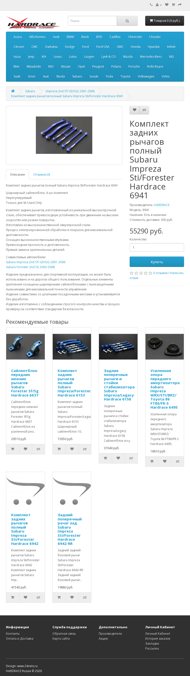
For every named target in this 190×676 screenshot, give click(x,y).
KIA (44, 56)
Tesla (109, 76)
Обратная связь (64, 633)
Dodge (70, 47)
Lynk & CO (108, 56)
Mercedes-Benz (151, 56)
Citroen (19, 47)
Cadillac (115, 37)
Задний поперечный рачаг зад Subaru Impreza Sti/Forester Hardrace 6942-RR (70, 529)
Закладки (152, 643)
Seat (46, 76)
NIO (51, 66)
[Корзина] (173, 5)
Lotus (73, 56)
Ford (85, 47)
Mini (16, 66)
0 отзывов (160, 273)
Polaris (116, 66)
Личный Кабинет (157, 633)
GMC (120, 47)
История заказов (157, 638)
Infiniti (171, 47)
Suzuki (94, 76)
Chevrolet (135, 37)
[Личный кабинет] (159, 5)
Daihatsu (51, 47)
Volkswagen (146, 76)
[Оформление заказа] (180, 5)
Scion (31, 76)
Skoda (60, 76)
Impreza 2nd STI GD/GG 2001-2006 (70, 91)
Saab (17, 76)
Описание (17, 174)
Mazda (128, 56)
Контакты (13, 633)
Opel (81, 66)
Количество (138, 239)
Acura (18, 37)
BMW (70, 37)
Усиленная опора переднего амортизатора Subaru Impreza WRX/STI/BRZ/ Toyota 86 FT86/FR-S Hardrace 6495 (165, 389)
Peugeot (98, 66)
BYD (99, 37)
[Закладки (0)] (166, 5)
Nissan (66, 66)
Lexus (58, 56)
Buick (85, 37)
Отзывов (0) (41, 174)
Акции (103, 638)
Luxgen (89, 56)
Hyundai (154, 47)
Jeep (31, 56)
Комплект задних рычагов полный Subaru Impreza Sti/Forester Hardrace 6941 (67, 96)
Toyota (125, 76)
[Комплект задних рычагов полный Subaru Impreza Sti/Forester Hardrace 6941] (64, 135)
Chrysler (155, 37)
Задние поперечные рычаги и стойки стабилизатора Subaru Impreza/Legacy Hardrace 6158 (119, 385)
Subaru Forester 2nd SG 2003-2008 (30, 267)
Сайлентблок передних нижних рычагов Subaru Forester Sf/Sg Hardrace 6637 (25, 382)
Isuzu (17, 56)
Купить (157, 261)
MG (171, 56)
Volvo (166, 76)
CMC (34, 47)
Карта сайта (61, 638)
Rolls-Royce (155, 66)
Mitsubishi (34, 66)
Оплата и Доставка (19, 638)
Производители (110, 633)
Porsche (134, 66)
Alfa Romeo (37, 37)
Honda (136, 47)
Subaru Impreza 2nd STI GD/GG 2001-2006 (35, 262)
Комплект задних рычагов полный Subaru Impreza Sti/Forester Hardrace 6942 (24, 529)
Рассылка (152, 648)
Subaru (77, 76)
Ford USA (102, 47)
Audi (56, 37)
